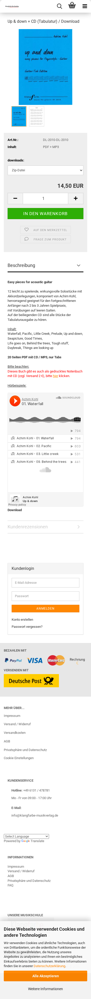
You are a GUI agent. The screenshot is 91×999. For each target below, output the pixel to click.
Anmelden (45, 608)
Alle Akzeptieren (45, 976)
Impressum (12, 716)
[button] (15, 198)
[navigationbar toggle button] (84, 6)
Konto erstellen (22, 619)
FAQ (10, 885)
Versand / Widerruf (17, 724)
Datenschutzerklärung (49, 966)
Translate (37, 841)
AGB (7, 741)
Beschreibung (21, 265)
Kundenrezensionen (28, 526)
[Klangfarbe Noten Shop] (10, 6)
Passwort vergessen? (27, 627)
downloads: (16, 160)
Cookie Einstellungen (19, 758)
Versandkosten (15, 733)
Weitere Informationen (45, 989)
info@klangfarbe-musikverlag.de (34, 815)
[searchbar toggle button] (59, 6)
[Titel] (46, 67)
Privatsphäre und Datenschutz (25, 750)
